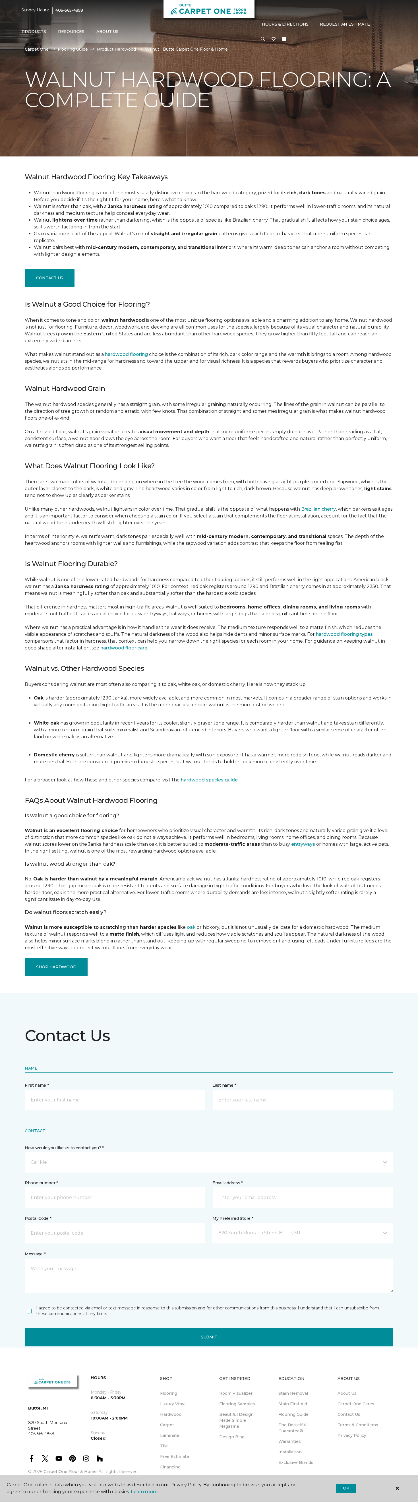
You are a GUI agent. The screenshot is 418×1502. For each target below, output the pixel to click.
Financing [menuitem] (170, 1467)
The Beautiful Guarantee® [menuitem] (292, 1427)
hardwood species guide (209, 780)
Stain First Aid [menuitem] (292, 1403)
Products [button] (34, 31)
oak (191, 927)
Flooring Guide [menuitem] (293, 1414)
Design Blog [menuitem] (232, 1436)
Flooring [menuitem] (168, 1393)
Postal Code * (38, 1218)
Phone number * (41, 1183)
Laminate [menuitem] (169, 1435)
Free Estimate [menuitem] (174, 1456)
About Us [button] (107, 31)
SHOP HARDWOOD (56, 966)
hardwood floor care (123, 648)
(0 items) (284, 39)
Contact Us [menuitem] (349, 1414)
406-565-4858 (69, 10)
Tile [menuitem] (164, 1446)
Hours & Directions (285, 24)
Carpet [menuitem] (167, 1424)
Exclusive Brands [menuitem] (295, 1462)
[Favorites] (273, 39)
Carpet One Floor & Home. (71, 1471)
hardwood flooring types (344, 634)
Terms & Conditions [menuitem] (358, 1424)
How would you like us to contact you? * (64, 1148)
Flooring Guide (73, 49)
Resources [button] (71, 31)
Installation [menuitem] (290, 1451)
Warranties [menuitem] (289, 1441)
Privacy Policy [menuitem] (352, 1435)
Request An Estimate (345, 24)
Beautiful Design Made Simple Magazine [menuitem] (236, 1420)
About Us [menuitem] (347, 1393)
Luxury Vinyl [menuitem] (172, 1403)
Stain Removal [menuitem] (293, 1393)
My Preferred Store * (232, 1218)
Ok (346, 1488)
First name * (37, 1085)
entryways (303, 844)
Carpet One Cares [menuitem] (356, 1403)
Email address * (227, 1183)
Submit (209, 1337)
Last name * (224, 1085)
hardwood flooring (126, 354)
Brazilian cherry (318, 509)
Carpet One (37, 49)
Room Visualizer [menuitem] (236, 1393)
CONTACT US (49, 277)
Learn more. (144, 1491)
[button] (262, 39)
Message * (35, 1254)
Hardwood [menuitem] (170, 1414)
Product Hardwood (116, 49)
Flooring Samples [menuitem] (237, 1403)
